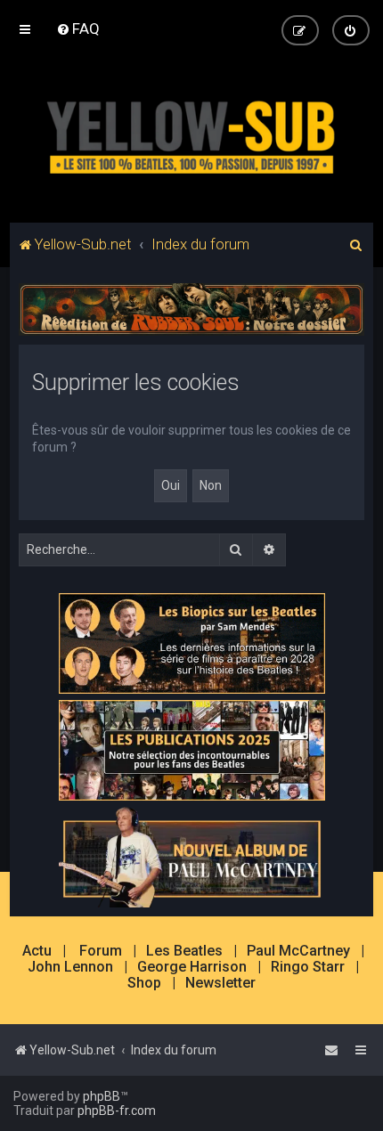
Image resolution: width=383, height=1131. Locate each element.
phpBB (101, 1096)
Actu (37, 951)
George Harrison (192, 967)
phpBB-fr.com (116, 1110)
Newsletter (220, 983)
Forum (100, 951)
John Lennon (70, 967)
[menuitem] (78, 28)
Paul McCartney (298, 951)
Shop (144, 983)
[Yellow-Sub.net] (191, 133)
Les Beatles (184, 951)
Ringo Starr (308, 967)
